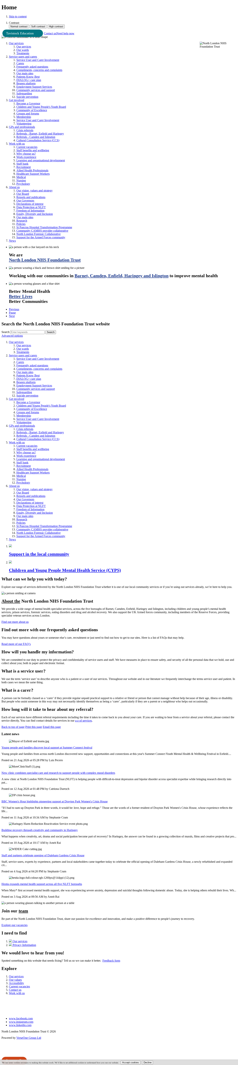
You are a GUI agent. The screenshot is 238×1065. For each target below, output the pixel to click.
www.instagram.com (21, 1021)
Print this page (33, 726)
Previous (14, 309)
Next (12, 316)
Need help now (65, 33)
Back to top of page (13, 726)
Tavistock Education (20, 33)
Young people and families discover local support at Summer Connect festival (46, 747)
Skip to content (18, 16)
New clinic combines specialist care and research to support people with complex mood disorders (58, 772)
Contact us (50, 33)
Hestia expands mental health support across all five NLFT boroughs (41, 884)
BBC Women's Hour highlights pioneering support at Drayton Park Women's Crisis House (54, 801)
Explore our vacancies (14, 925)
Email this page (52, 726)
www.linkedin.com (20, 1025)
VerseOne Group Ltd (28, 1037)
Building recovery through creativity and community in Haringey (39, 830)
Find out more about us (15, 621)
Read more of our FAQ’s (16, 644)
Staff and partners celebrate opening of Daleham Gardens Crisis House (42, 855)
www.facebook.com (21, 1018)
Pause (12, 312)
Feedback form (111, 960)
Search (5, 332)
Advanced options (12, 335)
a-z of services (83, 720)
